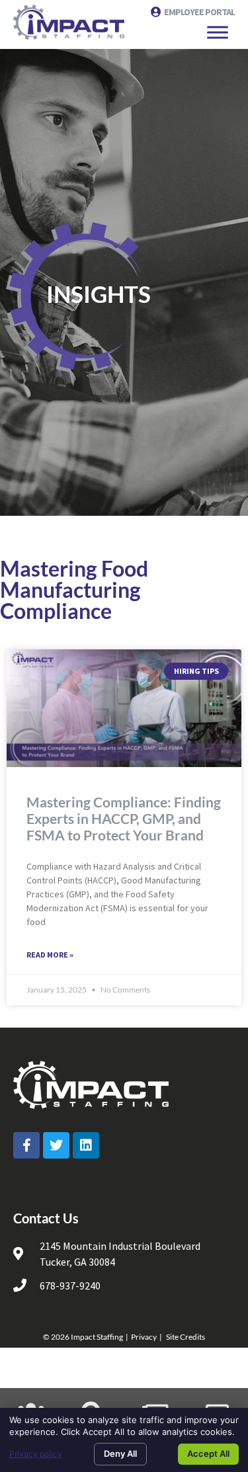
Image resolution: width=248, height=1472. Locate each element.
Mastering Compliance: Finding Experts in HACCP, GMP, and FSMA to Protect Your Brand (123, 818)
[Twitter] (56, 1145)
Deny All (120, 1453)
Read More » (49, 955)
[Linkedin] (86, 1145)
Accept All (208, 1453)
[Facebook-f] (26, 1145)
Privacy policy (35, 1454)
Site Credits (185, 1337)
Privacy (144, 1337)
